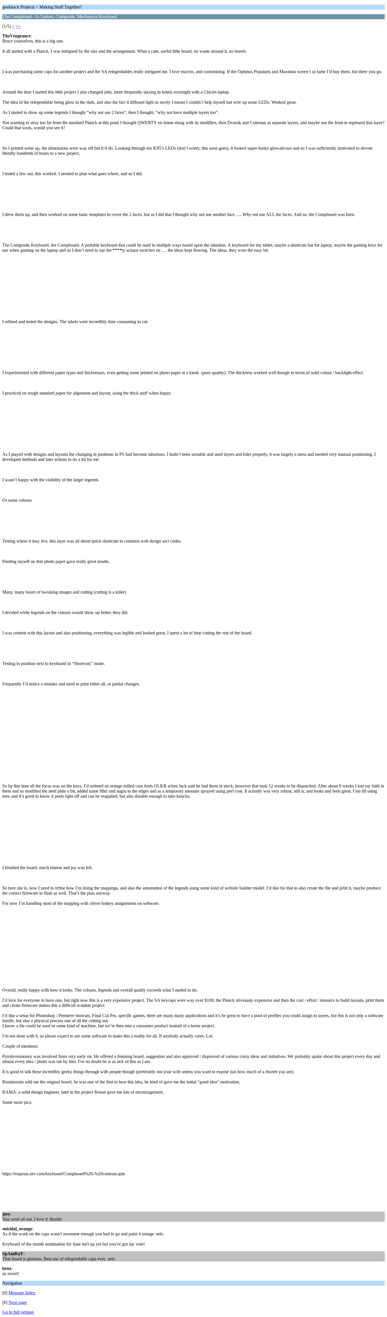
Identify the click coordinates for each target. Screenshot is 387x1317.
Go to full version (18, 1312)
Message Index (21, 1292)
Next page (17, 1302)
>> (18, 26)
